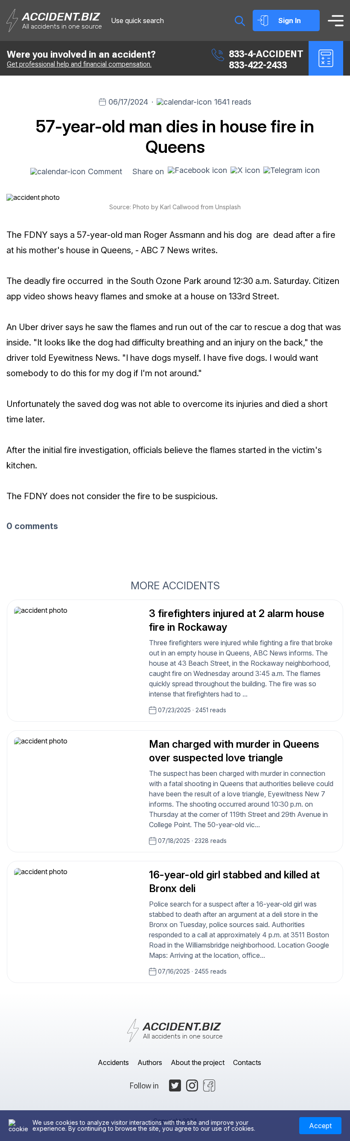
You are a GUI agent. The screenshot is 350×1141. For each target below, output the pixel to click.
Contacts (247, 1062)
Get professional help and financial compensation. (79, 64)
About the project (198, 1062)
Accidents (113, 1062)
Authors (149, 1062)
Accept (320, 1125)
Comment (105, 171)
